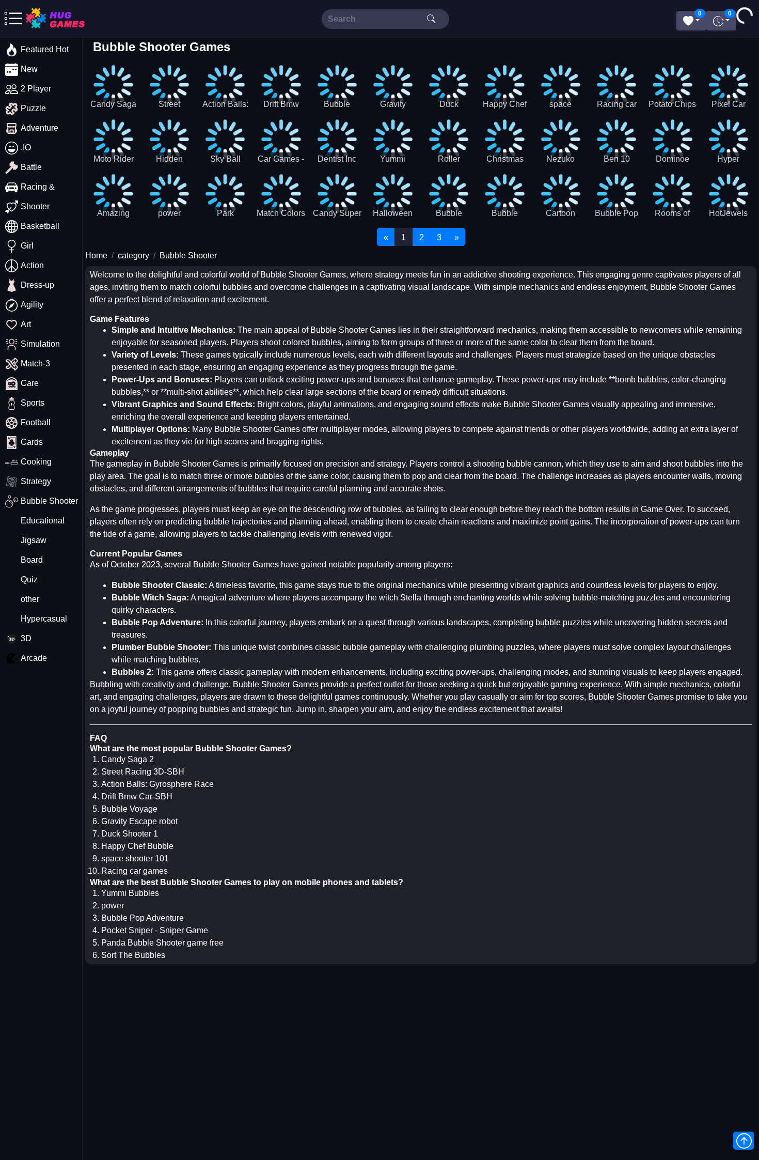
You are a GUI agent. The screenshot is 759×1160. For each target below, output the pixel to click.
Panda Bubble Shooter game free (162, 942)
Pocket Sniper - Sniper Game (154, 930)
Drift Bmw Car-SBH (136, 796)
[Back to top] (743, 1141)
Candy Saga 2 (127, 759)
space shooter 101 (135, 858)
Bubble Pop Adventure (142, 918)
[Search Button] (431, 18)
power (112, 905)
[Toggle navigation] (48, 19)
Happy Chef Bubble (137, 846)
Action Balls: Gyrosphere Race (157, 784)
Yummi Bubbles (130, 893)
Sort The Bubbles (133, 955)
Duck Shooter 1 (129, 833)
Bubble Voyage (129, 809)
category (133, 255)
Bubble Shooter (188, 255)
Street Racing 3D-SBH (142, 771)
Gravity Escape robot (139, 821)
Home (96, 255)
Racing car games (134, 871)
